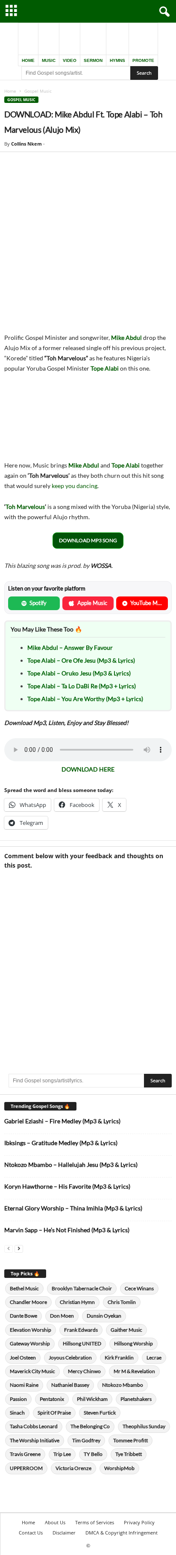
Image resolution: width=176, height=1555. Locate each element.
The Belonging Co (90, 1426)
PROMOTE (143, 60)
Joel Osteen (23, 1357)
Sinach (17, 1412)
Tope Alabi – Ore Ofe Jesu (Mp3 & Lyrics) (81, 660)
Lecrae (154, 1357)
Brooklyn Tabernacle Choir (82, 1288)
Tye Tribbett (128, 1454)
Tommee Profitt (130, 1440)
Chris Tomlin (122, 1302)
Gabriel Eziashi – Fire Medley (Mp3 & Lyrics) (62, 1121)
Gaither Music (126, 1330)
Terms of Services (94, 1522)
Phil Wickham (92, 1399)
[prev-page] (8, 1248)
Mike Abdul (126, 337)
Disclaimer (64, 1532)
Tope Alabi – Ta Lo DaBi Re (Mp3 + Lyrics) (81, 686)
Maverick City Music (32, 1371)
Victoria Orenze (73, 1468)
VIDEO (69, 60)
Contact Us (31, 1532)
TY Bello (93, 1454)
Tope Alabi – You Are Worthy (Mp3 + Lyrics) (85, 698)
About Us (55, 1522)
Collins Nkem (26, 143)
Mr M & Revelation (134, 1371)
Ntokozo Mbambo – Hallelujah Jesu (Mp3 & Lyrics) (71, 1164)
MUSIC (49, 60)
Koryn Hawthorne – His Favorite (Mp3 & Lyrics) (67, 1186)
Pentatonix (52, 1399)
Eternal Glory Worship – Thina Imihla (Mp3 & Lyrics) (73, 1208)
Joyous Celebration (70, 1357)
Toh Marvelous (25, 506)
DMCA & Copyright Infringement (121, 1532)
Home (10, 91)
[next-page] (19, 1248)
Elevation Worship (30, 1330)
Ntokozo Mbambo (122, 1385)
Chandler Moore (28, 1302)
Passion (18, 1399)
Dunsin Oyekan (104, 1315)
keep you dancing (74, 485)
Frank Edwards (81, 1330)
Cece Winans (139, 1288)
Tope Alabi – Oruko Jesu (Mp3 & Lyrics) (79, 673)
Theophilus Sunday (144, 1426)
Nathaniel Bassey (70, 1385)
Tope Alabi (105, 368)
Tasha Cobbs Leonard (34, 1426)
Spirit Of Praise (54, 1412)
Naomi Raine (24, 1385)
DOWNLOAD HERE (88, 769)
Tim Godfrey (86, 1440)
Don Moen (62, 1315)
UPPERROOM (26, 1468)
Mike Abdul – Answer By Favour (70, 647)
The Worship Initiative (34, 1440)
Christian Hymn (77, 1302)
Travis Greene (25, 1454)
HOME (28, 60)
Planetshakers (136, 1399)
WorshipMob (119, 1468)
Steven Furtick (100, 1412)
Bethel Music (24, 1288)
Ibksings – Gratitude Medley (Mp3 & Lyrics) (60, 1142)
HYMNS (117, 60)
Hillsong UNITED (82, 1343)
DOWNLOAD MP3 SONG (88, 540)
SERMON (93, 60)
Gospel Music (21, 99)
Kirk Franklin (119, 1357)
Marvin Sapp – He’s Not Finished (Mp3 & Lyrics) (66, 1229)
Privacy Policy (139, 1522)
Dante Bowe (23, 1315)
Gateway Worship (30, 1343)
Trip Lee (62, 1454)
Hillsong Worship (133, 1343)
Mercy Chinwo (84, 1371)
